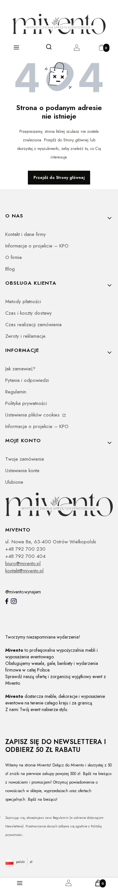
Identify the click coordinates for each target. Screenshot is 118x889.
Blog (10, 268)
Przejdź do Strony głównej (59, 178)
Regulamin (15, 391)
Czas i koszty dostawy (28, 313)
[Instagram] (14, 601)
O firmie (13, 257)
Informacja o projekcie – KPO (37, 245)
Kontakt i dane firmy (25, 234)
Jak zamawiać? (20, 368)
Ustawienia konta (22, 470)
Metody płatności (23, 301)
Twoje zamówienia (24, 459)
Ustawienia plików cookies (33, 414)
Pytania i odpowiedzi (27, 380)
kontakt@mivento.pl (24, 570)
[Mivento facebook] (6, 601)
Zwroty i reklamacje (25, 336)
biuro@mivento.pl (23, 563)
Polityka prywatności (26, 403)
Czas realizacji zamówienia (33, 324)
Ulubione (14, 482)
